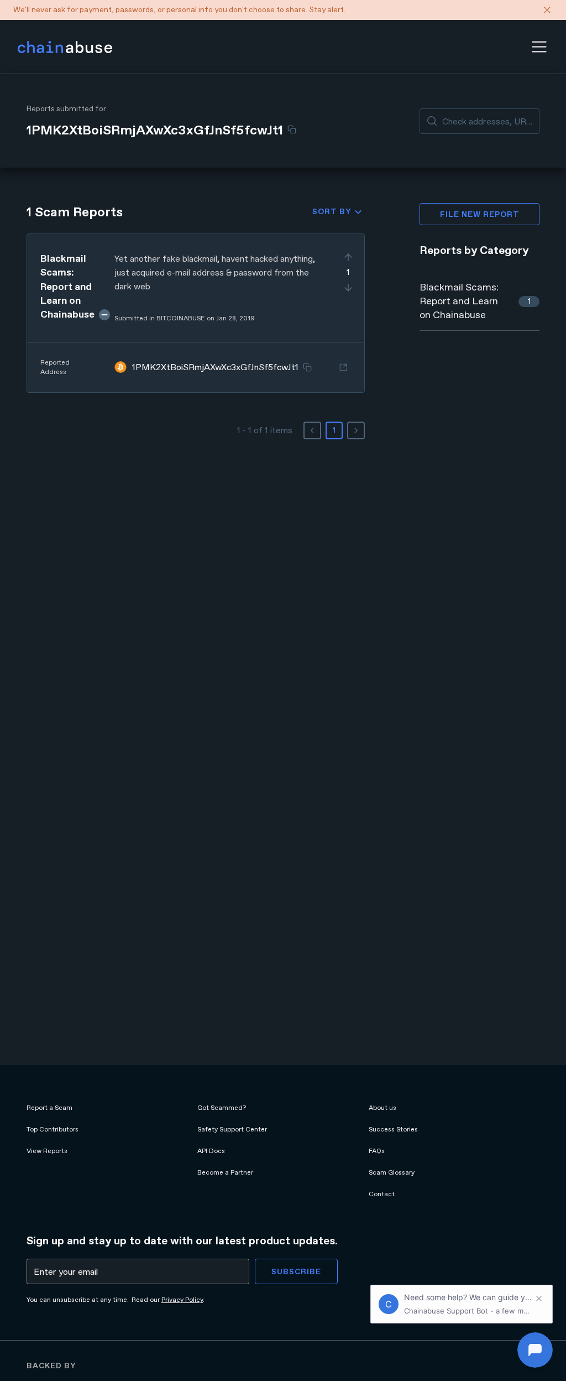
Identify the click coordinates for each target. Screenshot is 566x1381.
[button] (539, 47)
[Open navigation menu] (539, 47)
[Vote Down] (348, 287)
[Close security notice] (547, 9)
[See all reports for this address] (343, 367)
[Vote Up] (348, 257)
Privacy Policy (182, 1300)
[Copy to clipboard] (292, 129)
